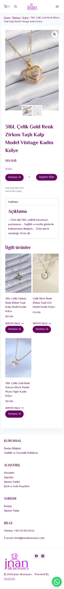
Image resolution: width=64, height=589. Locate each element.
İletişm (8, 506)
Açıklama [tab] (13, 202)
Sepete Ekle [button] (12, 323)
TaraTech (9, 579)
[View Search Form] (15, 7)
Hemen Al (14, 177)
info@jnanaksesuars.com (29, 538)
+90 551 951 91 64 (24, 531)
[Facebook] (36, 556)
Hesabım (9, 473)
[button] (54, 34)
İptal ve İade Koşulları (17, 486)
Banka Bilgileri (12, 448)
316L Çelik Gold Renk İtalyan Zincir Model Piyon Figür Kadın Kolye (17, 389)
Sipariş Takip (11, 511)
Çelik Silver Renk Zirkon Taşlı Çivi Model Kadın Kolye (44, 303)
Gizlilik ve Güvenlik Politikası (21, 453)
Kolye (19, 191)
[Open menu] (57, 6)
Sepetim (8, 477)
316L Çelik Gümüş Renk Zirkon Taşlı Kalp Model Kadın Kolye (15, 305)
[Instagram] (42, 556)
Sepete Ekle (46, 177)
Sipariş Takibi (12, 482)
